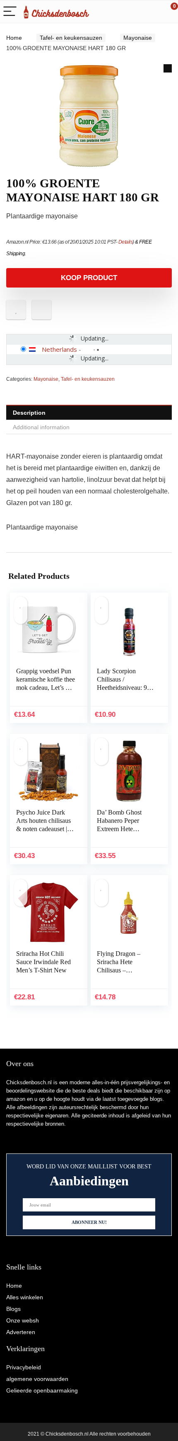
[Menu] (10, 12)
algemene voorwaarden (37, 1379)
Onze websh (22, 1320)
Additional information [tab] (41, 427)
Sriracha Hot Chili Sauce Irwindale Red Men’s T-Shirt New (43, 962)
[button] (168, 68)
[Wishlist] (152, 12)
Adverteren (20, 1332)
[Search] (134, 12)
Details (125, 242)
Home (14, 37)
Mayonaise (137, 37)
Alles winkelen (24, 1297)
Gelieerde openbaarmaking (42, 1390)
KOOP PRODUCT (89, 278)
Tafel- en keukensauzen (71, 37)
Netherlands (59, 349)
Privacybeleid (23, 1367)
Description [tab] (29, 412)
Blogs (13, 1309)
